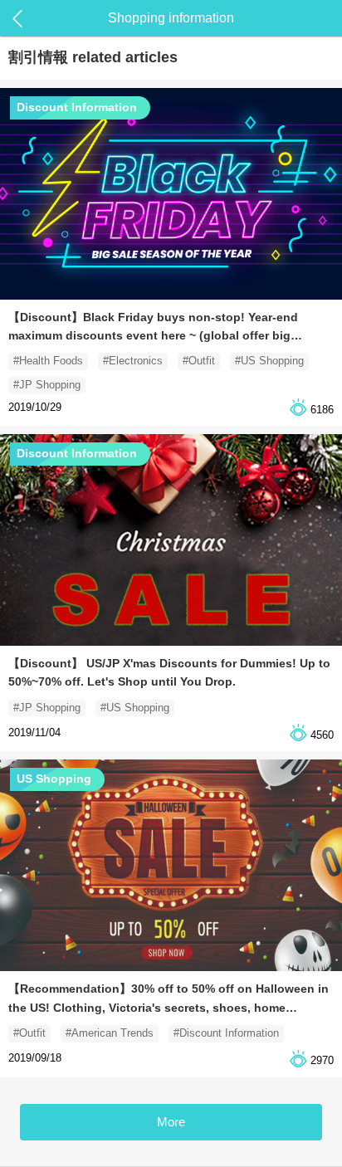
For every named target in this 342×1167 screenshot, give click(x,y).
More (171, 1122)
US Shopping (54, 778)
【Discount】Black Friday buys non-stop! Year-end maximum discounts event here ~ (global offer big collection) (153, 335)
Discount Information (77, 107)
